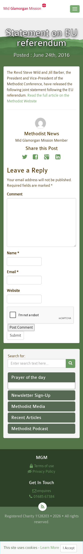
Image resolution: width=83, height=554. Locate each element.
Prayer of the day (28, 377)
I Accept (68, 548)
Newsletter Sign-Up (30, 395)
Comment (14, 194)
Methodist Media (28, 406)
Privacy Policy (43, 471)
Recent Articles (26, 417)
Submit (15, 335)
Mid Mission (22, 8)
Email (12, 272)
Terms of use (43, 466)
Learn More (49, 548)
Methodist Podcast (29, 428)
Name (13, 253)
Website (13, 290)
